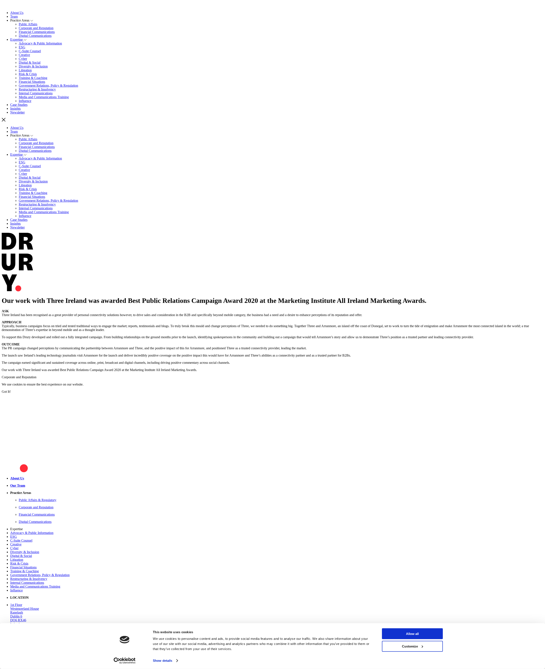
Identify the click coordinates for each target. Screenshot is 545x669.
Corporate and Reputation (36, 28)
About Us (16, 12)
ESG (22, 47)
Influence (25, 101)
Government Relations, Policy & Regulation (48, 85)
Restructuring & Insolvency (37, 89)
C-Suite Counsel (30, 51)
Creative (24, 55)
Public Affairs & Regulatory (37, 500)
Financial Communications (37, 32)
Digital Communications (35, 35)
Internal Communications (36, 93)
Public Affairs (28, 24)
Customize (410, 646)
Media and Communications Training (44, 97)
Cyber (23, 58)
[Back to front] (14, 5)
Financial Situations (32, 81)
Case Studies (18, 104)
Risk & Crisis (28, 74)
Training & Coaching (33, 78)
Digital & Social (29, 62)
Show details (162, 660)
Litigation (25, 70)
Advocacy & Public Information (40, 43)
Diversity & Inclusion (33, 66)
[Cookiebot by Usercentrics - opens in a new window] (124, 660)
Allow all (412, 634)
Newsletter (17, 112)
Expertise (17, 39)
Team (14, 16)
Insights (15, 108)
